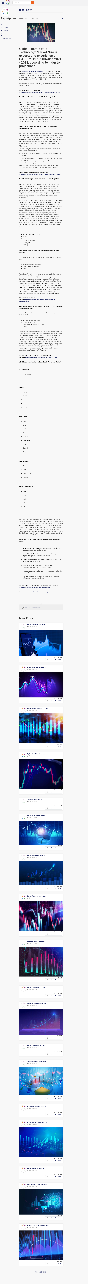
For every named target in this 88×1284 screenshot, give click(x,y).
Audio (4, 33)
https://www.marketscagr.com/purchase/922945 (41, 357)
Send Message (7, 38)
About (4, 25)
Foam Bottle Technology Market (32, 71)
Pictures (5, 30)
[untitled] (41, 32)
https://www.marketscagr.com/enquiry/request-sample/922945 (39, 92)
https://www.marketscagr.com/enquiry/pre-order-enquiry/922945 (40, 174)
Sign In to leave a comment (32, 608)
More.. (59, 659)
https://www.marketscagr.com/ (42, 592)
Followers (6, 36)
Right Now (5, 27)
